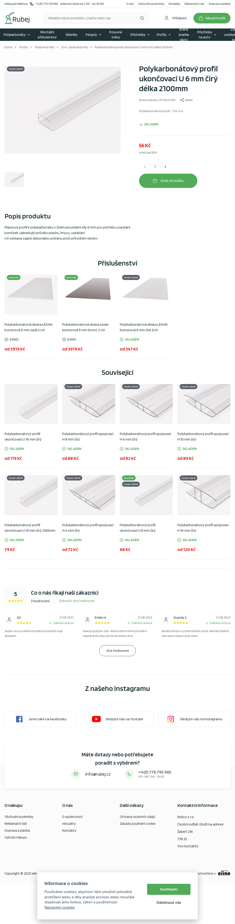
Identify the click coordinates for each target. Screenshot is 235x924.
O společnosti (72, 817)
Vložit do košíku (172, 181)
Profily (161, 35)
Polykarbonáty (14, 35)
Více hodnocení (117, 651)
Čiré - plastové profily (75, 47)
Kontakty (174, 4)
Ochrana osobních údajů (137, 817)
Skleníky (71, 35)
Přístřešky (137, 35)
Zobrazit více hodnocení (77, 601)
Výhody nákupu (16, 837)
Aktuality (69, 824)
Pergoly (91, 35)
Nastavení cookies (60, 907)
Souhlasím (168, 889)
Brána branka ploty (184, 34)
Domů (8, 47)
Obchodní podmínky (151, 4)
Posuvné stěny (115, 35)
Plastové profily (44, 47)
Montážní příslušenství (47, 35)
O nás (130, 4)
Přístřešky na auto (204, 35)
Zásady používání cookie (138, 824)
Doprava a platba (219, 4)
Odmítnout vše (169, 902)
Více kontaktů (187, 846)
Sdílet (189, 100)
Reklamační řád (194, 4)
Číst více (178, 111)
